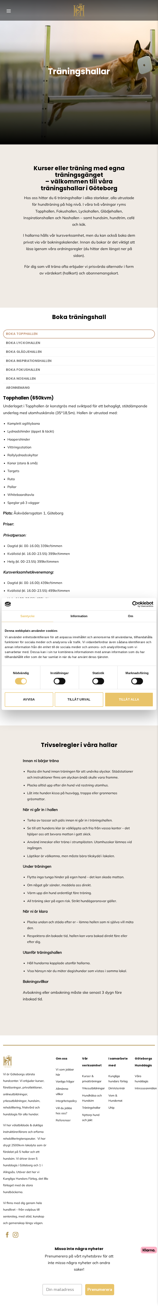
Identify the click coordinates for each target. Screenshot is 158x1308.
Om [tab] (130, 616)
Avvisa (29, 699)
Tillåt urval (78, 699)
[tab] (79, 334)
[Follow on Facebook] (7, 1235)
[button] (8, 11)
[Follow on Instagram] (15, 1235)
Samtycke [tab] (27, 616)
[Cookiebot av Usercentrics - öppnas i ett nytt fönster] (135, 604)
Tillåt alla (129, 699)
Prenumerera (99, 1289)
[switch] (59, 681)
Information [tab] (79, 616)
